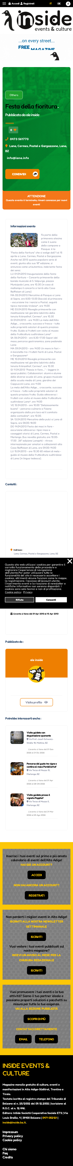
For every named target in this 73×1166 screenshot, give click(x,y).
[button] (4, 4)
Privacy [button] (27, 592)
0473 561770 (19, 139)
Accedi (16, 3)
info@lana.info (18, 158)
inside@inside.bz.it (14, 1122)
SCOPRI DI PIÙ (36, 1019)
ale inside (32, 115)
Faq (5, 1153)
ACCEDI (36, 875)
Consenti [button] (51, 599)
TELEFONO (46, 1039)
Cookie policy (12, 1140)
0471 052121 (49, 1117)
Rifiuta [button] (19, 599)
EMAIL (23, 1039)
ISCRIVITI (36, 937)
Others (14, 95)
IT (51, 3)
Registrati (28, 3)
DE (59, 3)
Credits (8, 1157)
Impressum (10, 1132)
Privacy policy (13, 1136)
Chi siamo (9, 1149)
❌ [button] (69, 561)
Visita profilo (34, 702)
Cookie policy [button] (13, 592)
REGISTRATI (36, 895)
